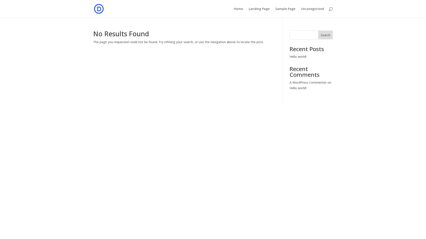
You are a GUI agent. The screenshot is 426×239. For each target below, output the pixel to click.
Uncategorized (312, 9)
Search (325, 35)
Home (238, 9)
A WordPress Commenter (308, 82)
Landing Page (259, 9)
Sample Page (285, 9)
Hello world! (298, 56)
